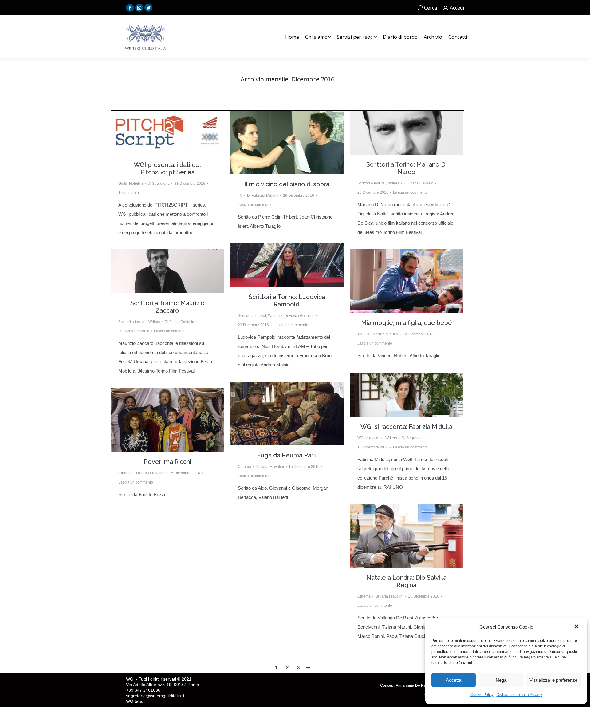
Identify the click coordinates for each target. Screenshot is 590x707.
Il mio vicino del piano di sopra (286, 184)
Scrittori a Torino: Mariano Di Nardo (406, 168)
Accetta (453, 680)
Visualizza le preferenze (553, 680)
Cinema (244, 466)
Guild (122, 183)
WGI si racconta (370, 438)
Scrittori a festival (371, 183)
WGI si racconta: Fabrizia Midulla (406, 426)
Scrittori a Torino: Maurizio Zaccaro (167, 306)
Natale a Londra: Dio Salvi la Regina (406, 581)
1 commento (128, 193)
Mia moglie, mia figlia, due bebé (406, 322)
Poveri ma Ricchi (167, 461)
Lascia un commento (255, 205)
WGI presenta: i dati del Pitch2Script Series (167, 168)
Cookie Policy (482, 695)
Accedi (457, 7)
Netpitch (136, 183)
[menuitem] (292, 36)
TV (240, 195)
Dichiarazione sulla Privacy (519, 695)
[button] (577, 627)
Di (159, 183)
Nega (501, 680)
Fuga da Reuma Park (287, 455)
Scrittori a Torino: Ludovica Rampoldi (287, 300)
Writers (393, 183)
